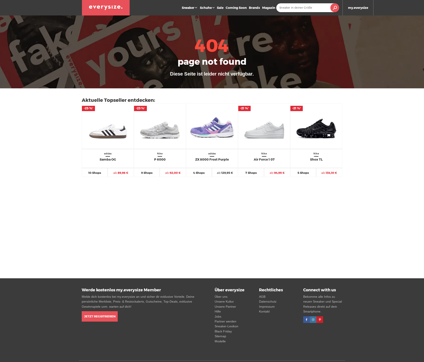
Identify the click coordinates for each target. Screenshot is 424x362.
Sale (220, 8)
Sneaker (188, 8)
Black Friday (223, 331)
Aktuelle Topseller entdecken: (118, 100)
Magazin (268, 8)
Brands (254, 8)
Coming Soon (236, 8)
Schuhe (206, 8)
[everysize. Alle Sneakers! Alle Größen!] (106, 7)
